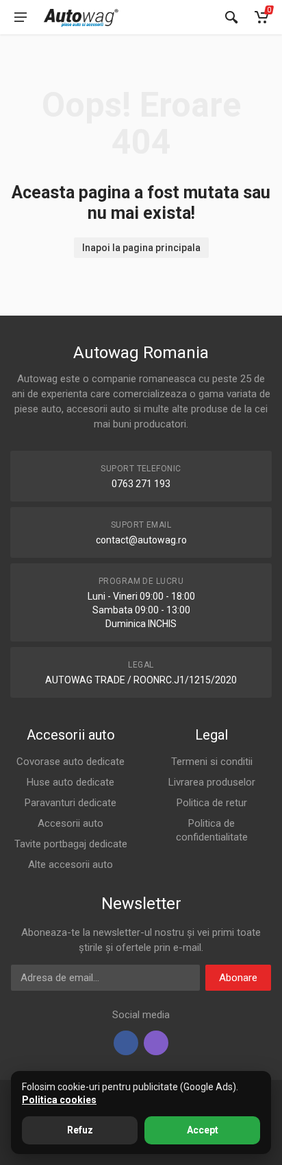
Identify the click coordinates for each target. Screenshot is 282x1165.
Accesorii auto (70, 823)
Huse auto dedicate (70, 782)
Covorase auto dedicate (70, 761)
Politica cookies (59, 1099)
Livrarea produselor (211, 782)
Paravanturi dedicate (70, 803)
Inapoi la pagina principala (141, 247)
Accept (202, 1130)
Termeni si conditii (212, 761)
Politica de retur (212, 803)
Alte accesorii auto (70, 864)
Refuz (80, 1130)
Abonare (238, 978)
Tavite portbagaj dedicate (70, 844)
